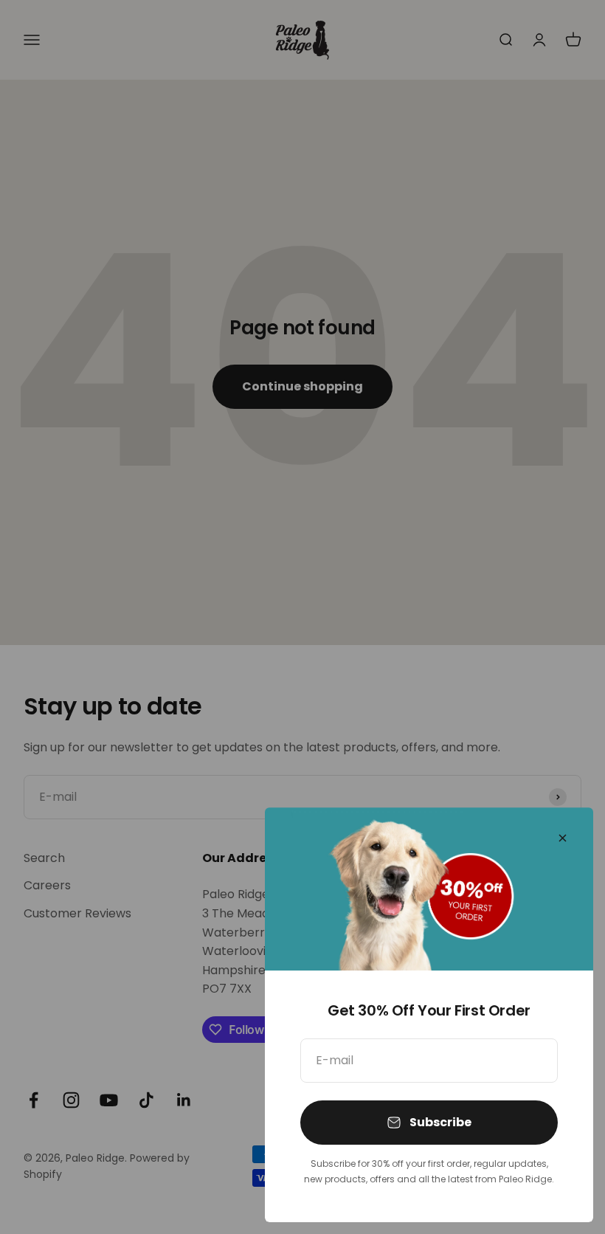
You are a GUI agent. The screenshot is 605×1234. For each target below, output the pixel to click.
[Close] (563, 838)
